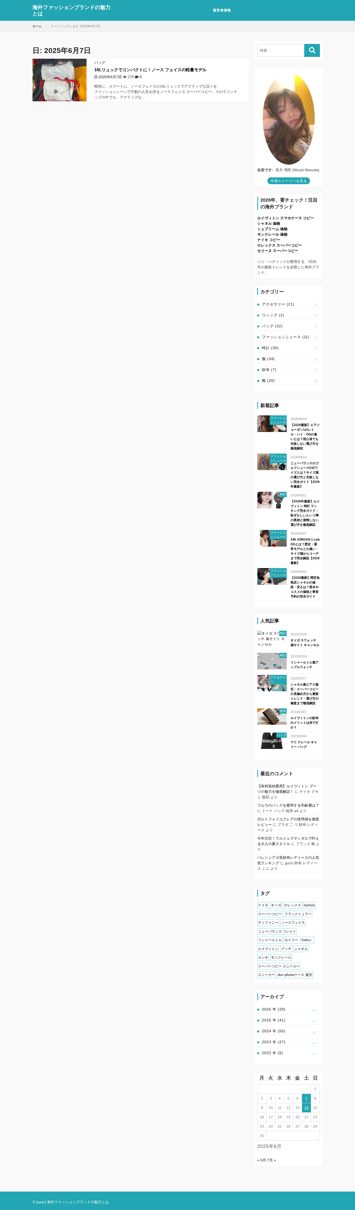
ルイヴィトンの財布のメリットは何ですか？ (305, 722)
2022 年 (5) (272, 1053)
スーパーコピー (270, 914)
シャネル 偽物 (268, 223)
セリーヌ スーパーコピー (277, 251)
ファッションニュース (286, 337)
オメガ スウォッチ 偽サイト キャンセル (305, 643)
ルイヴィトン (268, 949)
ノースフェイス (293, 923)
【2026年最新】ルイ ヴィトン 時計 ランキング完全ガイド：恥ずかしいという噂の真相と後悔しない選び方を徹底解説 (305, 513)
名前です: (265, 170)
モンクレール (281, 957)
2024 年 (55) (274, 1031)
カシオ (263, 957)
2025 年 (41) (274, 1020)
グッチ (286, 949)
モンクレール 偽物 (272, 234)
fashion (309, 905)
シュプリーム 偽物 (272, 229)
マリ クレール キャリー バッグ (304, 744)
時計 (270, 348)
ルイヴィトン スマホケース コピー (285, 218)
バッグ (99, 63)
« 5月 (261, 1160)
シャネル (301, 949)
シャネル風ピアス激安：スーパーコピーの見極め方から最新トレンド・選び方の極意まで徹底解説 (305, 694)
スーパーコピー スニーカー (279, 966)
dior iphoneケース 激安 (295, 975)
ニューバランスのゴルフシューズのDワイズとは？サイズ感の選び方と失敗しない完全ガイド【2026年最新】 (305, 474)
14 (306, 1108)
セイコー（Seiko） (299, 940)
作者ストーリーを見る (289, 181)
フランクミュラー (298, 914)
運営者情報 (222, 10)
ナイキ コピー (268, 240)
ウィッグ (273, 315)
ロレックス (292, 905)
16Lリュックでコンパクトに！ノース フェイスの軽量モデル (150, 70)
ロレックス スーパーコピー (279, 245)
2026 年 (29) (274, 1009)
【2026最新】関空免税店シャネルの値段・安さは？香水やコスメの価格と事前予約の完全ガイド (305, 587)
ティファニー (268, 923)
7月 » (271, 1160)
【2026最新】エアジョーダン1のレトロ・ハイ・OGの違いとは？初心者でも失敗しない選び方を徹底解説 (305, 436)
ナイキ (263, 905)
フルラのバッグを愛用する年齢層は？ (288, 805)
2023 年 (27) (274, 1042)
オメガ (276, 905)
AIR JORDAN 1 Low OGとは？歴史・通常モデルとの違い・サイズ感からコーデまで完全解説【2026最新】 (305, 551)
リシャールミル (270, 940)
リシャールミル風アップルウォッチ (305, 665)
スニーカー (266, 975)
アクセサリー (278, 304)
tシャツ (290, 931)
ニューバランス (270, 931)
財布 (269, 370)
